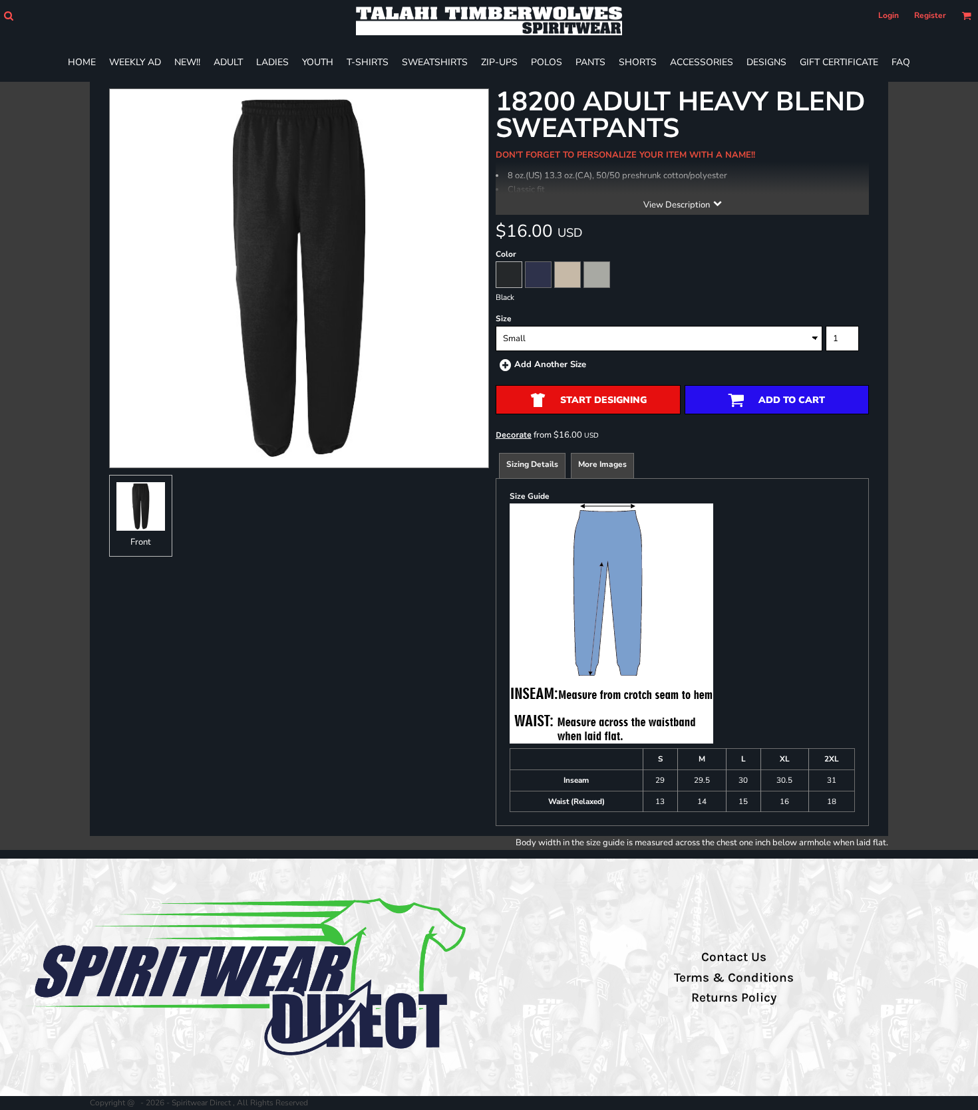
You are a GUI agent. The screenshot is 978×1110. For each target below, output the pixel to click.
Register (930, 15)
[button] (8, 16)
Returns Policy (733, 997)
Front (140, 542)
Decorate (514, 435)
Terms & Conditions (734, 977)
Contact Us (733, 957)
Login (888, 15)
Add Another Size (550, 364)
